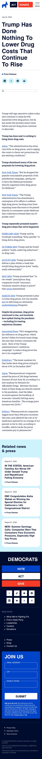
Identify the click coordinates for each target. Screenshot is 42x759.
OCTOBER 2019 (9, 247)
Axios (4, 146)
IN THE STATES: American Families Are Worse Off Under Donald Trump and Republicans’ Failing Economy (19, 471)
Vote (21, 569)
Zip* (8, 672)
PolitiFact (7, 360)
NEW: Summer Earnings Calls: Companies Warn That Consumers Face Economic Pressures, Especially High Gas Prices (20, 532)
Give (21, 584)
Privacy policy (18, 715)
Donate (24, 4)
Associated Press (10, 331)
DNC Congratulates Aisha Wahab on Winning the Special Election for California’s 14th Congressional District (19, 502)
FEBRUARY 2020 (10, 234)
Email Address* (14, 662)
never (9, 289)
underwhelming (10, 305)
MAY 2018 (7, 276)
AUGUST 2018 (9, 260)
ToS (26, 715)
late (4, 302)
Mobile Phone (13, 681)
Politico (5, 411)
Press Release (10, 74)
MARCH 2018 (8, 296)
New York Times (10, 172)
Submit (21, 696)
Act (13, 4)
